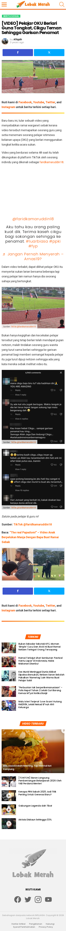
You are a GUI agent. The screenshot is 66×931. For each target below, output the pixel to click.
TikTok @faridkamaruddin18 (23, 327)
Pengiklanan (35, 924)
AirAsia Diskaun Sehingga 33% (35, 819)
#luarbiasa (37, 241)
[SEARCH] (61, 4)
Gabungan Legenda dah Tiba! (35, 805)
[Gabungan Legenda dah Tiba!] (9, 809)
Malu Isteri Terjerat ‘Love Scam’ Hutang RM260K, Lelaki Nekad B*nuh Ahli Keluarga (40, 704)
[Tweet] (49, 52)
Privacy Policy (46, 927)
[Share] (18, 52)
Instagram (8, 107)
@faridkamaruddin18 (33, 218)
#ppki (55, 241)
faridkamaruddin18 (51, 162)
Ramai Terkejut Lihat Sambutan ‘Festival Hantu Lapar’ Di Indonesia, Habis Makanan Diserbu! (40, 660)
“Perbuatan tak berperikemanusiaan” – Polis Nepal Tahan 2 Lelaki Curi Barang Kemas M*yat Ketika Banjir (40, 690)
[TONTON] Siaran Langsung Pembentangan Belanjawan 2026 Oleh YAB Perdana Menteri (39, 780)
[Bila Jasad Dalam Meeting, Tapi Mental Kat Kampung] (33, 751)
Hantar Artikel (18, 924)
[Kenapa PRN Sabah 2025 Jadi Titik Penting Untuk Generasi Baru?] (9, 795)
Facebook (25, 102)
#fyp (33, 246)
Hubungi (50, 924)
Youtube (38, 102)
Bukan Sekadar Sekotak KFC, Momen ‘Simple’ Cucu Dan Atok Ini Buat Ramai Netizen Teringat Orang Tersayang (39, 646)
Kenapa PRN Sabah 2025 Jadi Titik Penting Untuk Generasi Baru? (37, 793)
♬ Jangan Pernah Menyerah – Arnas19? (33, 256)
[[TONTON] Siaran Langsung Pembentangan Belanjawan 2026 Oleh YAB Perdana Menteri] (9, 781)
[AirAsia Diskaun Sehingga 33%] (9, 823)
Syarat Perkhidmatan (24, 927)
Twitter (50, 102)
